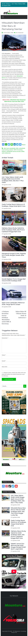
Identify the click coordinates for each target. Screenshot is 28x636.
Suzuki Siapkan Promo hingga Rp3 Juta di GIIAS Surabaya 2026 (14, 280)
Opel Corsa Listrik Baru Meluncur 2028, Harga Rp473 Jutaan (13, 303)
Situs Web (4, 366)
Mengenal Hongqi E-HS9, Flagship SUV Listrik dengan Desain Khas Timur (14, 255)
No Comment (19, 32)
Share (23, 144)
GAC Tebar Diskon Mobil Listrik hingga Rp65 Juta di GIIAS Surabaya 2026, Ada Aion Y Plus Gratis (13, 179)
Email (4, 361)
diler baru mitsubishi (9, 148)
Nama (4, 355)
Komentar (5, 338)
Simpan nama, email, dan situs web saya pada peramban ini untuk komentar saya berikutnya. (14, 374)
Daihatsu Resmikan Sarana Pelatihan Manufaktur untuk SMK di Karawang (6, 317)
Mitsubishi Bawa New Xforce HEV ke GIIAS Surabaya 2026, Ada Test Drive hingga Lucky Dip (18, 511)
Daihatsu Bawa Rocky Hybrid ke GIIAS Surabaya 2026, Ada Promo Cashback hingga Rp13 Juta (13, 229)
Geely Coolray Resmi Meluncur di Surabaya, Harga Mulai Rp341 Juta (13, 205)
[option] (18, 4)
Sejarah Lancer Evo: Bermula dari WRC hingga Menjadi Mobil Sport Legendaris (18, 546)
